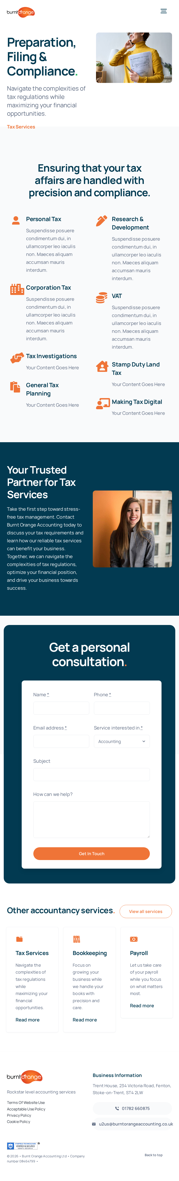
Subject (41, 761)
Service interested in (118, 728)
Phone (102, 694)
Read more (28, 1020)
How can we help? (52, 794)
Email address (50, 728)
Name (41, 694)
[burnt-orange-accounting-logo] (21, 9)
